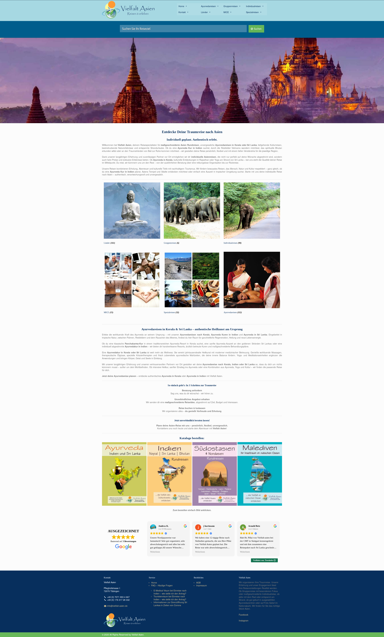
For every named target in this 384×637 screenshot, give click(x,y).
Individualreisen (253, 6)
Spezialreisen (252, 12)
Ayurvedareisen (208, 6)
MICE (226, 12)
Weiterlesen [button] (155, 552)
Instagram (243, 620)
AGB (198, 582)
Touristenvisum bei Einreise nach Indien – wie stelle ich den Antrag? (170, 598)
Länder (204, 12)
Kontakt (182, 12)
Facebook (243, 614)
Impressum (201, 585)
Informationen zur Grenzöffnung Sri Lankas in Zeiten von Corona (170, 604)
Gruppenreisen (231, 6)
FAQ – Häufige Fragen (162, 585)
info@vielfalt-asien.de (117, 605)
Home (181, 6)
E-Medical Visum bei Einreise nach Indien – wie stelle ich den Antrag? (170, 592)
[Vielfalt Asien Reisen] (128, 10)
